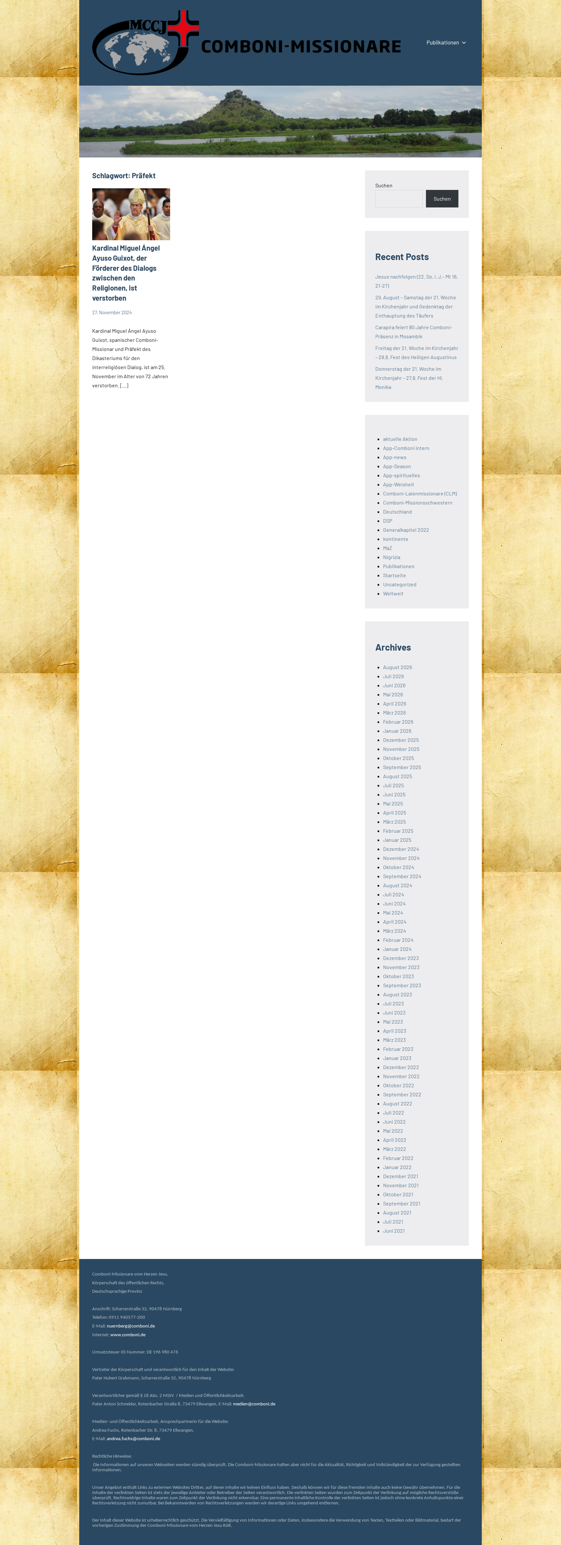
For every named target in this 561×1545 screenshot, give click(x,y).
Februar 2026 (398, 721)
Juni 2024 (394, 903)
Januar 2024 (397, 949)
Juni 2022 (394, 1121)
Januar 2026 (397, 731)
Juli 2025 (393, 785)
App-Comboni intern (406, 448)
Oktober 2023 (398, 976)
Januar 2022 (397, 1167)
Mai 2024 (393, 912)
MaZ (387, 548)
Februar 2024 (398, 940)
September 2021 (401, 1203)
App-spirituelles (401, 475)
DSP (387, 520)
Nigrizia (391, 557)
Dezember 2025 (401, 740)
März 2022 (394, 1149)
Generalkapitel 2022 (406, 530)
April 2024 (394, 921)
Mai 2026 (393, 694)
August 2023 (397, 994)
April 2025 (394, 812)
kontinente (395, 539)
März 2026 (394, 712)
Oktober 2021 (398, 1194)
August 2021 (397, 1212)
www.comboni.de (127, 1335)
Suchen (384, 185)
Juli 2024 (393, 894)
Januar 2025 (397, 840)
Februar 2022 (398, 1158)
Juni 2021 (394, 1230)
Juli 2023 (393, 1003)
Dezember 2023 (401, 958)
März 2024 (394, 931)
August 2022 (397, 1103)
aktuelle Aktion (400, 439)
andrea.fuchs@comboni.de (133, 1439)
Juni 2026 (394, 685)
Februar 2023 (398, 1049)
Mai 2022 (393, 1131)
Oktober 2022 (398, 1085)
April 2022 (394, 1140)
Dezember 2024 (401, 849)
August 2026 (397, 667)
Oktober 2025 (398, 758)
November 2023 (401, 967)
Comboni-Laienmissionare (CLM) (420, 493)
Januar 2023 (397, 1058)
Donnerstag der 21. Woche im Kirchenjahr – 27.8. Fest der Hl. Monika (409, 378)
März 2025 (394, 821)
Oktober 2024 (398, 867)
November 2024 (401, 858)
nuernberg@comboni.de (131, 1326)
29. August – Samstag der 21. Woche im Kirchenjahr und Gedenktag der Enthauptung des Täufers (415, 306)
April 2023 (394, 1031)
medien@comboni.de (254, 1404)
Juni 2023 (394, 1012)
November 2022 (401, 1076)
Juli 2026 (393, 676)
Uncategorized (400, 584)
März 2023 (394, 1040)
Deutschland (397, 511)
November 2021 (401, 1185)
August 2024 (397, 885)
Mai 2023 (393, 1021)
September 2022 (402, 1094)
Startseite (394, 575)
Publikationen (443, 42)
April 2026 (394, 703)
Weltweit (393, 593)
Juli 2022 (393, 1112)
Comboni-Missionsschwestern (418, 502)
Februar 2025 (398, 831)
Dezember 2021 (400, 1176)
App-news (394, 457)
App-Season (397, 466)
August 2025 (397, 776)
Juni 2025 (394, 794)
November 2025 (401, 749)
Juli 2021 (393, 1221)
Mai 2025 (393, 803)
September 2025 (402, 767)
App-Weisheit (398, 484)
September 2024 (402, 876)
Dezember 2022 (401, 1067)
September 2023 (402, 985)
